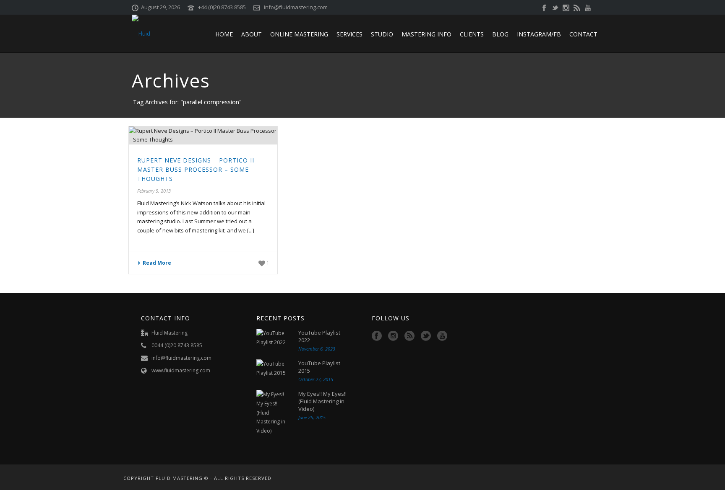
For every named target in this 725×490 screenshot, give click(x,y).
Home (224, 34)
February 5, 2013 (154, 191)
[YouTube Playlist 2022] (273, 338)
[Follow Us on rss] (409, 336)
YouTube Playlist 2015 (319, 366)
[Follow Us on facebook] (377, 336)
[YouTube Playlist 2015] (273, 368)
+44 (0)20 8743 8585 (222, 7)
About (251, 34)
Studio (382, 34)
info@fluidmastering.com (296, 7)
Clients (472, 34)
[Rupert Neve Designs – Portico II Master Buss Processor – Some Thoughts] (203, 135)
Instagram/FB (539, 34)
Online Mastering (299, 34)
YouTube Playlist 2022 (319, 336)
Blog (500, 34)
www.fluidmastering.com (180, 370)
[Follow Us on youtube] (442, 336)
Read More (157, 262)
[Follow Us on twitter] (426, 336)
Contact (583, 34)
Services (349, 34)
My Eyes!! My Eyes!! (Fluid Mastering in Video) (322, 401)
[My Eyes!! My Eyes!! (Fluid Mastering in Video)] (273, 412)
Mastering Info (426, 34)
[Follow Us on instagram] (393, 336)
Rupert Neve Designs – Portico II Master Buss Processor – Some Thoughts (195, 169)
